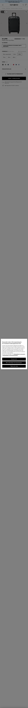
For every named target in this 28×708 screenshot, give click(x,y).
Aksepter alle (14, 359)
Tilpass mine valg (14, 366)
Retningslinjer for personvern (19, 354)
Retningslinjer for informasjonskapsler (10, 355)
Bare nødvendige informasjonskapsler (14, 362)
